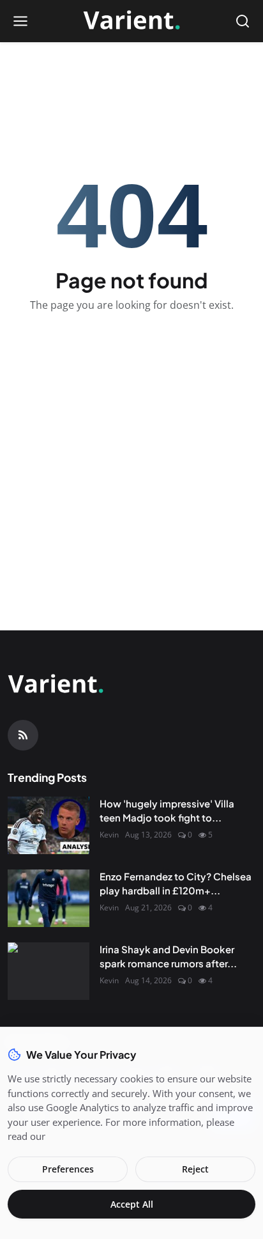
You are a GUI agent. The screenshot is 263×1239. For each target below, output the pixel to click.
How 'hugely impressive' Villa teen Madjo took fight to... (167, 810)
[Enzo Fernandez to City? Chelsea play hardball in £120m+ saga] (48, 898)
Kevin (109, 834)
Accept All (131, 1204)
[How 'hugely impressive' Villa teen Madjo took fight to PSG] (48, 825)
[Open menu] (20, 21)
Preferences (68, 1169)
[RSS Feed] (23, 735)
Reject (195, 1169)
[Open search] (242, 21)
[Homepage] (131, 21)
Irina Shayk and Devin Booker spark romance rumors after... (168, 956)
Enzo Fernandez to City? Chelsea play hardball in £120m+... (176, 883)
